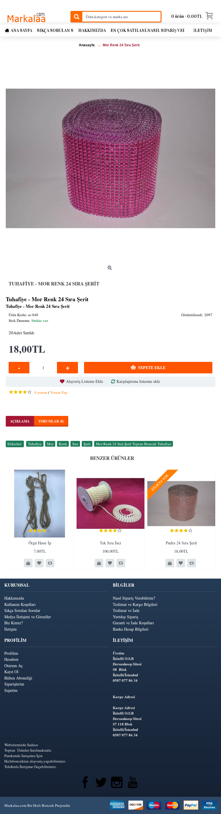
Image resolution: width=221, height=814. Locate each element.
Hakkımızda (14, 598)
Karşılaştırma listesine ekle (138, 381)
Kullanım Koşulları (20, 604)
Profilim (11, 653)
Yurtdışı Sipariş (125, 616)
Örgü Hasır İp (39, 543)
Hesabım (11, 659)
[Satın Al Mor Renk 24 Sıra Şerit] (110, 158)
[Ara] (76, 16)
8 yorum (41, 392)
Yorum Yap (58, 392)
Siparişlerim (14, 684)
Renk (63, 443)
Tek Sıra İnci (110, 543)
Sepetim (11, 690)
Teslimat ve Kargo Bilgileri (135, 604)
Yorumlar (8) (51, 421)
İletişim (10, 629)
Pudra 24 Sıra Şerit (181, 543)
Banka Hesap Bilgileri (130, 629)
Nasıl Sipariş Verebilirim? (134, 598)
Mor (50, 443)
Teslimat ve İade (126, 610)
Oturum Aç (13, 665)
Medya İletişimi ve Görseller (27, 616)
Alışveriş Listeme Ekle (84, 381)
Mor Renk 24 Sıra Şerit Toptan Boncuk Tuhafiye (133, 443)
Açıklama (20, 421)
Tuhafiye (35, 443)
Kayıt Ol (11, 671)
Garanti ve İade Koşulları (133, 622)
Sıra (75, 443)
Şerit (87, 443)
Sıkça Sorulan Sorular (22, 610)
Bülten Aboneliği (18, 678)
